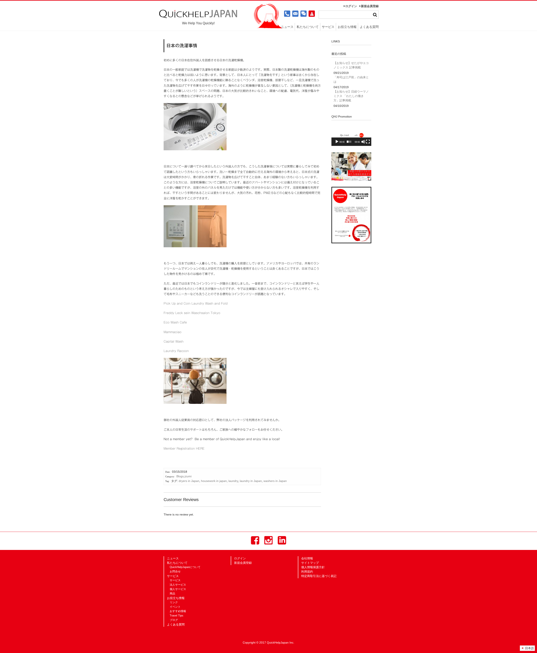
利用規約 (307, 571)
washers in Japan (275, 481)
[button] (351, 134)
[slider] (349, 142)
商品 (172, 593)
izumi (188, 476)
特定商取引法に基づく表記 (318, 576)
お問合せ (175, 571)
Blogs (180, 476)
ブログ (174, 620)
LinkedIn (282, 540)
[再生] (337, 142)
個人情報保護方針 (313, 567)
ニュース (287, 27)
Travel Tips (176, 615)
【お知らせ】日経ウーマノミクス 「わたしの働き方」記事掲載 (351, 96)
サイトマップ (310, 562)
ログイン (351, 6)
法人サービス (178, 584)
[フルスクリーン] (368, 142)
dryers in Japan (189, 481)
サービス (175, 580)
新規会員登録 (370, 6)
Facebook (255, 540)
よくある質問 (369, 27)
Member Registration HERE (184, 448)
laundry (233, 481)
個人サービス (178, 589)
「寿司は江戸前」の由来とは (351, 79)
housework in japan (214, 481)
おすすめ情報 (178, 611)
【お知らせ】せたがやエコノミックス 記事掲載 (351, 65)
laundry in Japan (251, 481)
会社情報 (307, 558)
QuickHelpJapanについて (185, 567)
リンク (174, 602)
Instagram (268, 540)
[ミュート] (363, 142)
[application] (351, 135)
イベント (175, 606)
